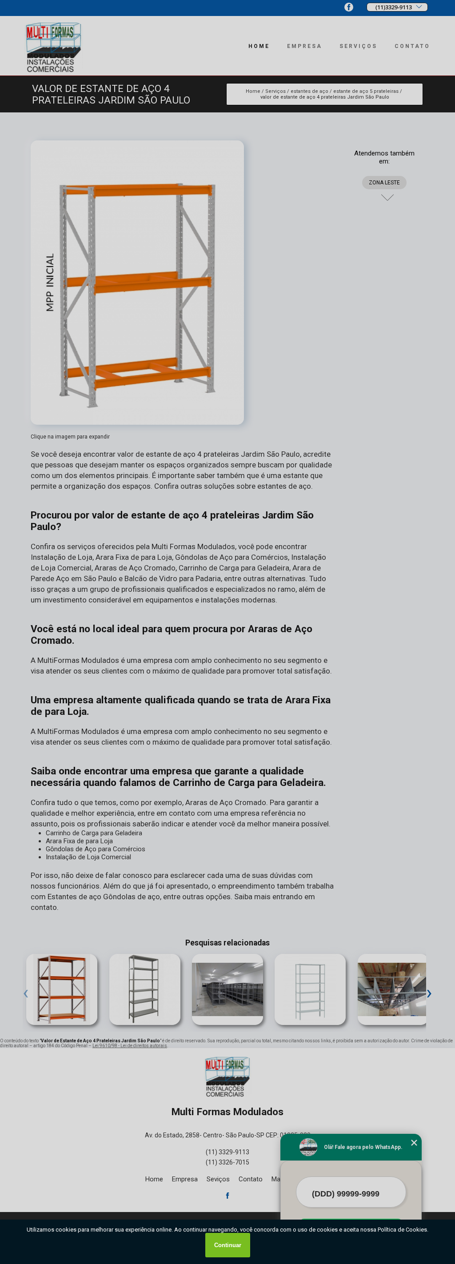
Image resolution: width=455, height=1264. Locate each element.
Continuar (227, 1245)
